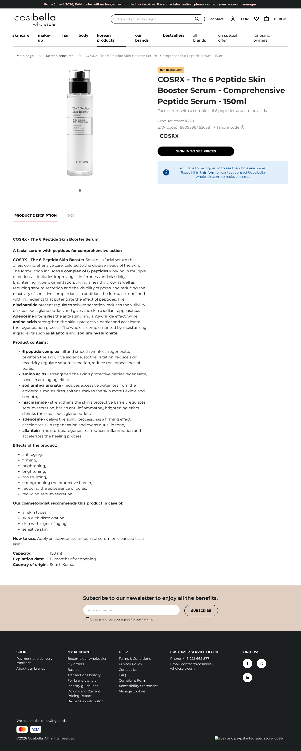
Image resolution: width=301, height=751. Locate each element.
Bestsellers (174, 35)
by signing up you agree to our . (121, 619)
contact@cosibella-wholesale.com (191, 666)
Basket (73, 670)
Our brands (142, 38)
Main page (25, 56)
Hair (66, 35)
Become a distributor (85, 701)
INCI (70, 215)
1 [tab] (80, 190)
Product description (35, 215)
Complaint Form (132, 680)
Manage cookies (132, 691)
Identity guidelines (82, 686)
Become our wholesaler (87, 658)
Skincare (20, 35)
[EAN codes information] (242, 127)
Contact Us (128, 670)
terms (147, 619)
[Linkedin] (247, 677)
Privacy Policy (130, 664)
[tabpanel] (80, 123)
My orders (75, 664)
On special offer (227, 38)
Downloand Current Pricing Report (83, 693)
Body (83, 35)
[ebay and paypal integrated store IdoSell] (250, 738)
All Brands (199, 38)
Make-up (44, 38)
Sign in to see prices (196, 151)
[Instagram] (261, 663)
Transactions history (84, 675)
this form (208, 172)
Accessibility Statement (138, 686)
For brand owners (261, 38)
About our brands (30, 668)
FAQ (122, 675)
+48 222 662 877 (195, 658)
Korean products (106, 38)
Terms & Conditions (135, 658)
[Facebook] (247, 663)
